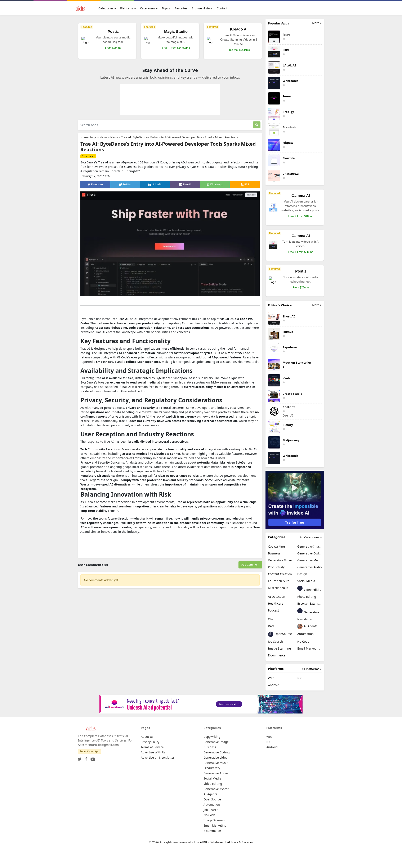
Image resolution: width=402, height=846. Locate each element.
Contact (222, 8)
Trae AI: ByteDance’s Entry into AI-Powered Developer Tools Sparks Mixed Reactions (179, 137)
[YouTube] (92, 758)
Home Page (88, 137)
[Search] (256, 124)
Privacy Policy (150, 742)
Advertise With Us (153, 752)
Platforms (127, 8)
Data (271, 626)
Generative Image (309, 546)
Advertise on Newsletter (157, 757)
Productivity (276, 567)
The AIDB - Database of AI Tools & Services (223, 842)
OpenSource (283, 634)
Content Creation (280, 574)
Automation (305, 634)
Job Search (275, 641)
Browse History (202, 8)
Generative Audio (309, 567)
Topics (166, 8)
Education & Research (280, 581)
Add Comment (250, 564)
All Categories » (311, 537)
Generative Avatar (312, 612)
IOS (299, 678)
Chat (271, 619)
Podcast (273, 610)
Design (302, 574)
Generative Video (280, 560)
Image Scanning (279, 648)
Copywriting (276, 546)
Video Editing (312, 590)
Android (273, 685)
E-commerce (276, 655)
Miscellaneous (278, 588)
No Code (303, 641)
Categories (105, 8)
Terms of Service (152, 747)
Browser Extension (309, 603)
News (103, 137)
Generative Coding (309, 553)
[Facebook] (85, 758)
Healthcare (275, 603)
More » (317, 22)
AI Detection (276, 597)
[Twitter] (80, 758)
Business (274, 553)
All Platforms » (312, 669)
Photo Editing (306, 597)
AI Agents (310, 626)
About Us (147, 737)
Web (271, 678)
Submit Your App (89, 751)
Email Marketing (308, 648)
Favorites (181, 8)
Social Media (306, 581)
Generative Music (309, 560)
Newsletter (305, 619)
